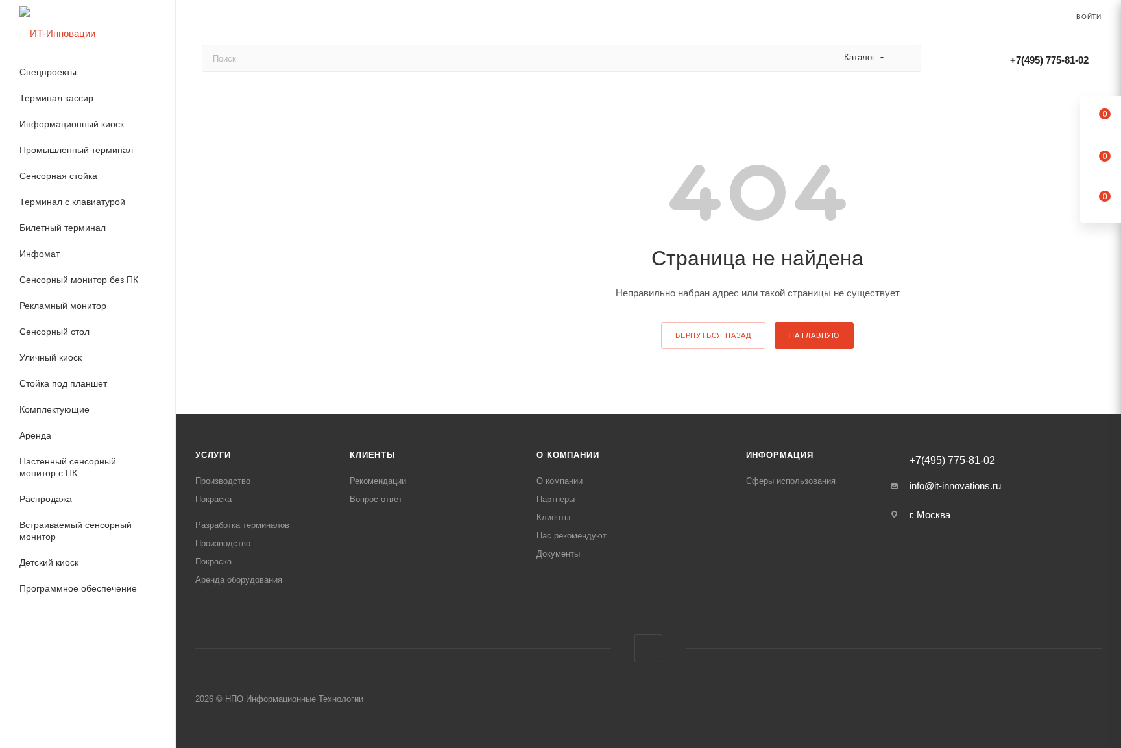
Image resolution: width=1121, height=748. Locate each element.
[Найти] (905, 58)
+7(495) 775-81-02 (1049, 60)
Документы (558, 554)
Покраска (213, 499)
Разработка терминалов (242, 525)
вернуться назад (713, 335)
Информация (780, 455)
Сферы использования (791, 481)
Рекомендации (378, 481)
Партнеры (555, 499)
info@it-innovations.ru (955, 485)
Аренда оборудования (238, 580)
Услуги (213, 455)
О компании (567, 455)
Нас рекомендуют (571, 535)
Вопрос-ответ (376, 499)
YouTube (648, 648)
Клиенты (373, 455)
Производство (222, 481)
